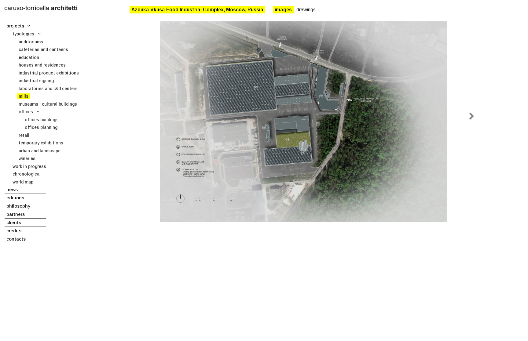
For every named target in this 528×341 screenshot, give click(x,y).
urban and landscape (40, 150)
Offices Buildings (42, 119)
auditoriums (31, 41)
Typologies (23, 33)
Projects (15, 25)
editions (15, 197)
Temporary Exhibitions (41, 142)
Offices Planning (41, 127)
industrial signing (36, 80)
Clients (13, 222)
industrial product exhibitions (49, 73)
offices (26, 111)
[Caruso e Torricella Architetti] (41, 8)
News (12, 189)
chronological (27, 174)
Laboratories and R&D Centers (48, 88)
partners (15, 214)
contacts (16, 238)
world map (23, 182)
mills (23, 96)
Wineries (27, 158)
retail (24, 135)
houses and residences (42, 65)
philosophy (18, 206)
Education (29, 57)
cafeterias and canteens (43, 49)
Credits (13, 230)
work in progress (29, 166)
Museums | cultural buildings (48, 104)
